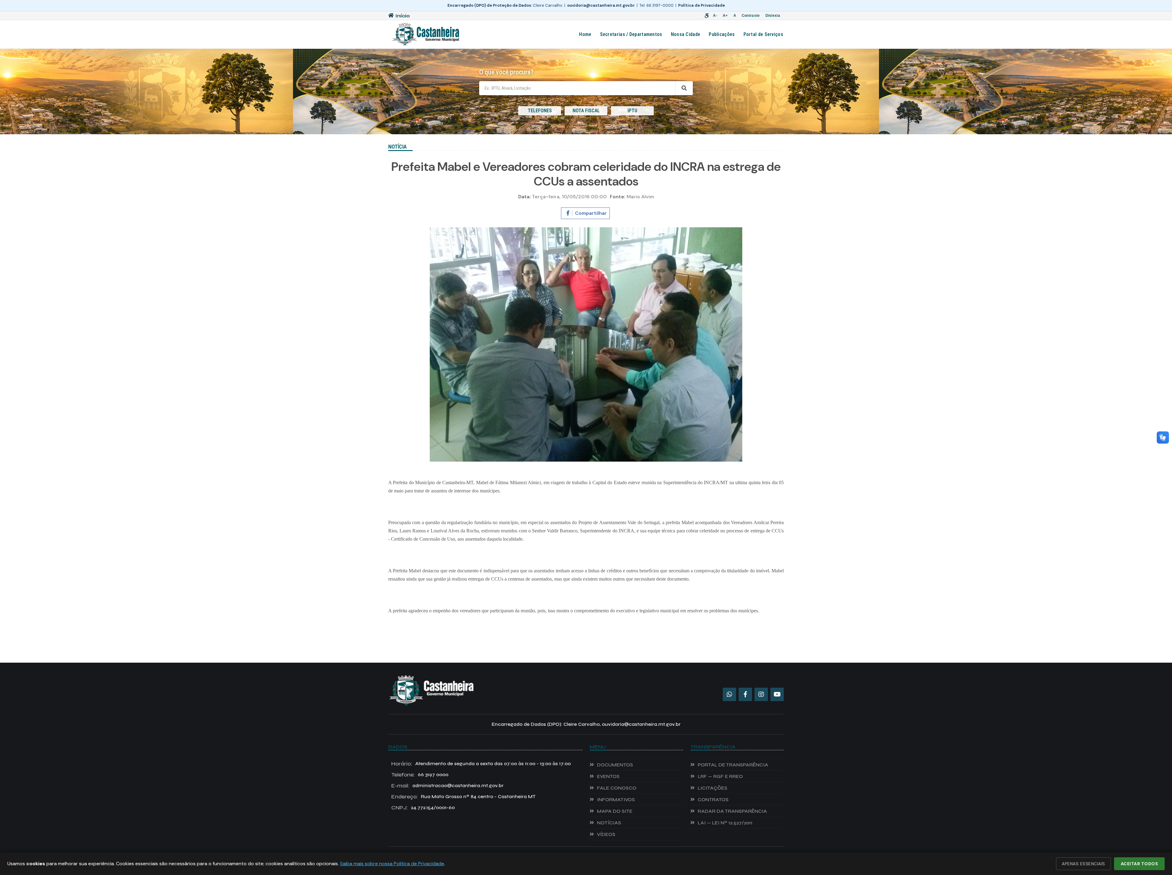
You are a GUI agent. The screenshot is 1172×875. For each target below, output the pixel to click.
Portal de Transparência (733, 765)
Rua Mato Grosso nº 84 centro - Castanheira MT (463, 797)
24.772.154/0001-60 (423, 808)
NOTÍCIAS (609, 823)
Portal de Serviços (763, 34)
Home (585, 34)
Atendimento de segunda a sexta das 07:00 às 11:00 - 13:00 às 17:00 (481, 764)
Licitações (712, 788)
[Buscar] (684, 88)
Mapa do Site (614, 811)
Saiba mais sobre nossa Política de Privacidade (392, 863)
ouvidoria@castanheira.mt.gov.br (601, 5)
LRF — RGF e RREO (720, 776)
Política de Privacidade (701, 5)
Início (402, 16)
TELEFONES (540, 110)
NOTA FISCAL (586, 110)
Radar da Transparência (732, 811)
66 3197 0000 (419, 775)
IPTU (632, 110)
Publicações (722, 34)
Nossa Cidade (685, 34)
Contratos (713, 799)
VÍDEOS (606, 834)
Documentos (615, 765)
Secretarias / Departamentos (631, 34)
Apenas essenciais (1083, 863)
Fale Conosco (616, 788)
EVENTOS (608, 776)
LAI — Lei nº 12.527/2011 (725, 823)
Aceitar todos (1139, 863)
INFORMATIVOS (616, 799)
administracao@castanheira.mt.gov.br (447, 786)
